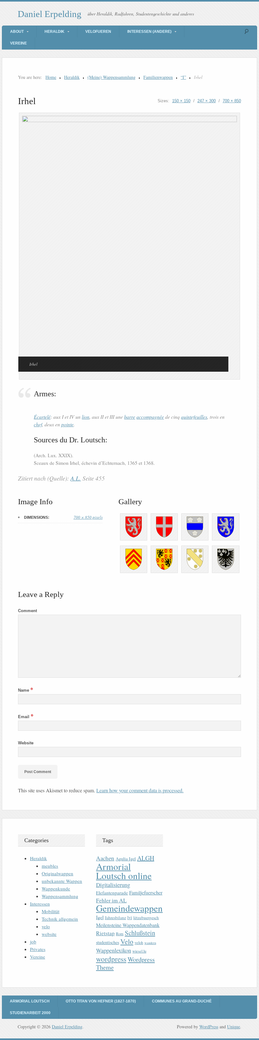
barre (129, 416)
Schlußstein (140, 932)
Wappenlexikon (113, 950)
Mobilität (50, 911)
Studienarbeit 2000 (30, 1013)
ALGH (145, 858)
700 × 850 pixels (88, 517)
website (49, 934)
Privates (37, 949)
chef (38, 424)
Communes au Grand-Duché (182, 1001)
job (33, 941)
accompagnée (150, 416)
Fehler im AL (111, 900)
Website (25, 743)
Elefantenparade (112, 892)
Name (25, 690)
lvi (129, 917)
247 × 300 (206, 100)
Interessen (40, 904)
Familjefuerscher (145, 892)
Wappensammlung (60, 896)
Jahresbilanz (115, 917)
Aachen (105, 858)
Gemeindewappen (129, 908)
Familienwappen (158, 77)
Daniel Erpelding (49, 14)
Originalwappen (57, 873)
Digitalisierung (113, 885)
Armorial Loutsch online (124, 871)
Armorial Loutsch (30, 1001)
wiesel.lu (139, 951)
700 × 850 (232, 100)
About (17, 31)
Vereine (18, 43)
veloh (139, 942)
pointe (67, 424)
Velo (126, 941)
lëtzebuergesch (146, 917)
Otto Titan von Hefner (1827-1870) (101, 1001)
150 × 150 (181, 100)
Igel (100, 917)
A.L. (75, 478)
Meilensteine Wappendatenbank (128, 925)
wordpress (111, 959)
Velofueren (98, 31)
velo (46, 926)
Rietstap (105, 933)
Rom (119, 934)
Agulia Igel (126, 859)
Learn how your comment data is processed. (140, 790)
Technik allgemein (60, 919)
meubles (50, 866)
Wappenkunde (56, 888)
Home (50, 77)
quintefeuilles (194, 416)
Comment (27, 610)
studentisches (107, 942)
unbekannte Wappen (62, 881)
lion (85, 416)
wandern (150, 943)
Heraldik (54, 31)
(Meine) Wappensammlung (111, 77)
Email (25, 716)
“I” (183, 77)
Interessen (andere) (149, 31)
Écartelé (42, 416)
